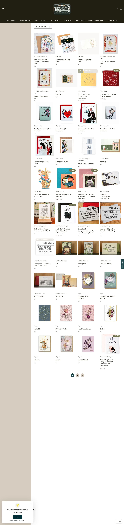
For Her (67, 20)
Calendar (112, 20)
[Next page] (82, 375)
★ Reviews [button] (122, 264)
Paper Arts (40, 20)
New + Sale (10, 20)
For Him (79, 20)
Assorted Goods (95, 20)
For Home (54, 20)
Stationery (25, 20)
